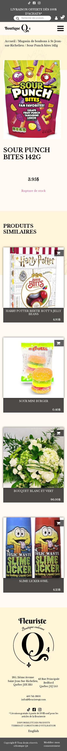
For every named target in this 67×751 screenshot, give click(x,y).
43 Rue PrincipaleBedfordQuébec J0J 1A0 (48, 682)
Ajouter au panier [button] (59, 253)
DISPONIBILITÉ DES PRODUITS (33, 723)
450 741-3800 (34, 696)
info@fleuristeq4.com (33, 699)
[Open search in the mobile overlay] (32, 18)
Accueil (10, 41)
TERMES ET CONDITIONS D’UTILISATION (33, 725)
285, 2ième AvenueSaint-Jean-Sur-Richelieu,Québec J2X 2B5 (23, 681)
